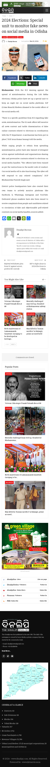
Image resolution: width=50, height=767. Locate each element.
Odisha (21, 37)
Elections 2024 (12, 37)
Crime (4, 37)
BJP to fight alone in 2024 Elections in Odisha (38, 266)
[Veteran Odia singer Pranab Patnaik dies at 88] (14, 292)
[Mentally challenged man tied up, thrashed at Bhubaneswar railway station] (36, 292)
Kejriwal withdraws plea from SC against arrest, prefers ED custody (13, 266)
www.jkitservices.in (31, 762)
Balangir (30, 314)
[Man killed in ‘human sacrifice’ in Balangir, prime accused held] (36, 319)
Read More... (6, 651)
